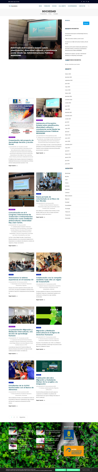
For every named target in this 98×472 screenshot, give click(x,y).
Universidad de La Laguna (54, 142)
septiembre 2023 (68, 80)
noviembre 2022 (68, 99)
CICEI (66, 179)
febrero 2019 (68, 154)
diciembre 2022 (68, 96)
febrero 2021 (68, 135)
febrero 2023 (68, 93)
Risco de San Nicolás (52, 206)
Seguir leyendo (12, 165)
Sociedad (67, 202)
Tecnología (67, 208)
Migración (28, 343)
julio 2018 (67, 160)
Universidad (67, 218)
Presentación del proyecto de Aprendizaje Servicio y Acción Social (21, 142)
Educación (67, 189)
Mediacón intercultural (20, 230)
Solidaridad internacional (28, 156)
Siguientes (22, 417)
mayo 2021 (67, 128)
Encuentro (55, 137)
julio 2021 (67, 122)
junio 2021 (67, 125)
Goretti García (29, 341)
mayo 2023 (67, 86)
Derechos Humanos (27, 339)
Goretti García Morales (21, 228)
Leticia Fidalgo (12, 343)
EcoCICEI (54, 6)
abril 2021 (67, 131)
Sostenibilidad (68, 205)
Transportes (67, 215)
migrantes (24, 285)
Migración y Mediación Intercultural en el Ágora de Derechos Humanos (47, 333)
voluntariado (52, 208)
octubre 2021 (68, 118)
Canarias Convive (41, 137)
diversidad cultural (49, 137)
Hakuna (45, 206)
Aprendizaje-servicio (28, 148)
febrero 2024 (68, 74)
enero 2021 (67, 138)
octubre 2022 (68, 102)
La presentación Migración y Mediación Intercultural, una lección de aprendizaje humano (21, 333)
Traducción (67, 211)
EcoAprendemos (72, 6)
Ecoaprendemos (19, 153)
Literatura (67, 192)
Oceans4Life (57, 285)
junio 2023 (67, 83)
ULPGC (48, 208)
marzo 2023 (67, 90)
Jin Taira (25, 155)
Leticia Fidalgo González (49, 139)
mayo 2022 (67, 109)
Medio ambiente (68, 195)
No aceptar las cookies (73, 469)
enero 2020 (67, 141)
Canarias (42, 388)
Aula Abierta (62, 6)
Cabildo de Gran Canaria (26, 150)
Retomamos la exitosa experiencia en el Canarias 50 (21, 279)
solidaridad (52, 289)
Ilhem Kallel (20, 155)
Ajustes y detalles (86, 469)
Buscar (67, 20)
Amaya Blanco (20, 148)
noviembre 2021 (68, 115)
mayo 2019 (67, 147)
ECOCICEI (38, 193)
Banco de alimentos (16, 393)
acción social (14, 148)
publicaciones (49, 389)
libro (53, 388)
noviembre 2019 (68, 144)
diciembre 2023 (68, 77)
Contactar (82, 6)
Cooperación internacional (17, 339)
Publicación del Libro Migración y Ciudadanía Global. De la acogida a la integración (47, 381)
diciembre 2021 (68, 112)
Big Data (67, 176)
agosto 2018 (68, 157)
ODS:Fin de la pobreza (44, 287)
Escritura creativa (26, 153)
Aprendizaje (12, 137)
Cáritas (41, 205)
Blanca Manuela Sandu (16, 150)
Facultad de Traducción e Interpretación (46, 285)
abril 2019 (67, 151)
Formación (47, 6)
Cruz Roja (46, 205)
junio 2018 (67, 163)
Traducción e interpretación (22, 233)
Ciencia (66, 183)
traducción (21, 344)
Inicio (40, 6)
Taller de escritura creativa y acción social (74, 38)
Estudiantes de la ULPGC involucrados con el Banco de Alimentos (21, 388)
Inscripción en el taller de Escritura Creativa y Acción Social (25, 446)
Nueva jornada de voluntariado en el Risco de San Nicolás (47, 199)
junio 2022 (67, 106)
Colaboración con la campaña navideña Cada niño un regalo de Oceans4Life (48, 280)
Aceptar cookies (60, 469)
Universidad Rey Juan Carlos (24, 235)
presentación (19, 156)
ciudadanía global (16, 226)
